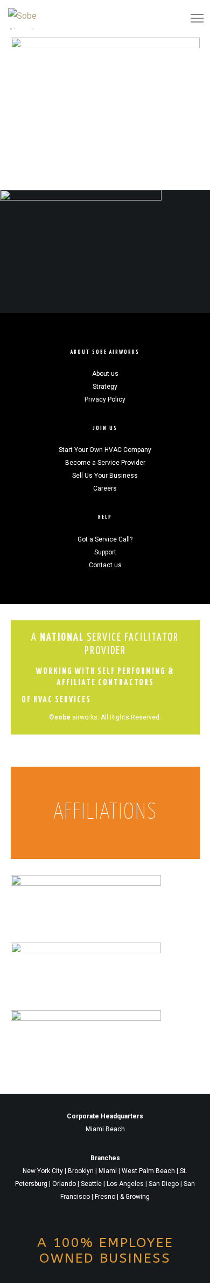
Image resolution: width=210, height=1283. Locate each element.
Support (105, 552)
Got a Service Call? (105, 539)
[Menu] (192, 19)
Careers (105, 488)
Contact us (105, 565)
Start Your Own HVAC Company (105, 450)
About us (105, 373)
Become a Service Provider (105, 462)
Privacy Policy (105, 399)
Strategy (105, 386)
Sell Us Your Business (105, 475)
